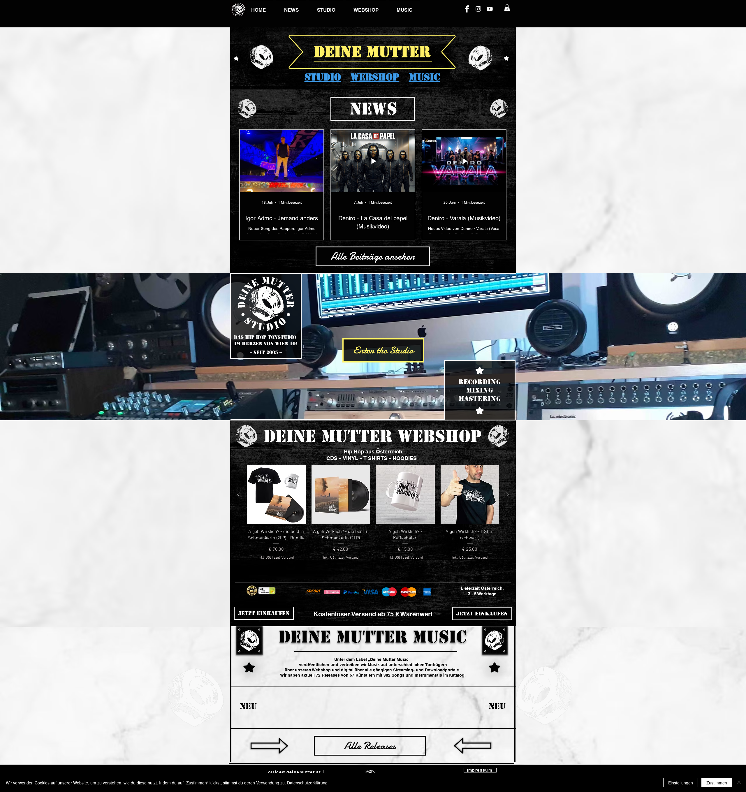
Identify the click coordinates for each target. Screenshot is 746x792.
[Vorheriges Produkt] (238, 494)
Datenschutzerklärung (307, 783)
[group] (373, 516)
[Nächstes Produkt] (507, 494)
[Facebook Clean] (467, 9)
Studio (323, 77)
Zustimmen (716, 783)
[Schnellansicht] (276, 494)
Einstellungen (680, 783)
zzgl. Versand (284, 558)
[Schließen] (739, 782)
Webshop (375, 77)
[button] (507, 7)
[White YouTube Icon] (489, 9)
